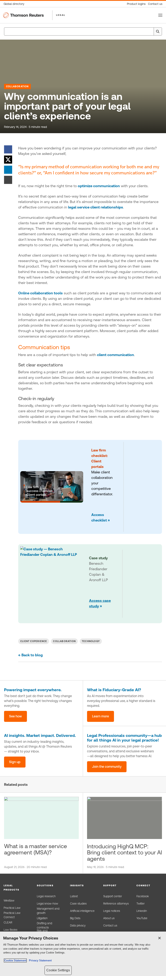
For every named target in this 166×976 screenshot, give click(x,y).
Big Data (75, 918)
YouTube (141, 918)
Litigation (42, 918)
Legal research (46, 896)
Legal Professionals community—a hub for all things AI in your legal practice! (124, 738)
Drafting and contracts (44, 925)
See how (15, 716)
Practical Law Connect (12, 915)
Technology (91, 641)
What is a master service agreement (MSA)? (35, 849)
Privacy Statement (39, 960)
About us (109, 918)
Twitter (140, 903)
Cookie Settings (58, 970)
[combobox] (83, 31)
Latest (74, 896)
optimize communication (99, 186)
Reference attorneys (116, 903)
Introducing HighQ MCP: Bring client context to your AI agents (124, 852)
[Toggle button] (160, 15)
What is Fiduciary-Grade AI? (114, 689)
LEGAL (60, 15)
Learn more (100, 716)
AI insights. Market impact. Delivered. (40, 735)
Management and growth (48, 910)
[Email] (8, 179)
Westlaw (9, 900)
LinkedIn (141, 910)
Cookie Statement (15, 960)
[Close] (159, 938)
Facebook (142, 896)
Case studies (78, 903)
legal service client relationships (95, 207)
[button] (17, 887)
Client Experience (33, 641)
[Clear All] (150, 31)
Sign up (14, 762)
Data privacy (78, 925)
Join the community (106, 767)
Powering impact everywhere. (33, 689)
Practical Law (12, 907)
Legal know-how (47, 903)
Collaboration (17, 86)
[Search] (158, 31)
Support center (112, 896)
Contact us (110, 925)
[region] (83, 954)
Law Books (10, 929)
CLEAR (8, 922)
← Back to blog (30, 655)
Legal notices (111, 910)
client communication (115, 355)
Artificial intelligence (82, 910)
